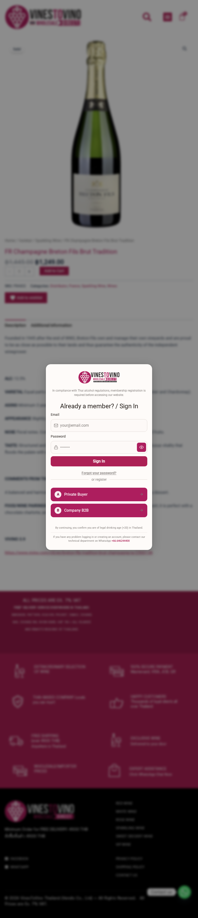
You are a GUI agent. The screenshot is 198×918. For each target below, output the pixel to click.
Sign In (99, 461)
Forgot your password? (99, 473)
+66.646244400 (121, 540)
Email (55, 415)
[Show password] (141, 447)
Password (58, 436)
